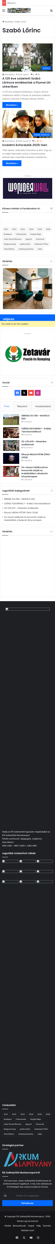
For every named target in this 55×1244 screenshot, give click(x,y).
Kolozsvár (40, 239)
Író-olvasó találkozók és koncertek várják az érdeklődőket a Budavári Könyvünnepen (34, 472)
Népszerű (22, 406)
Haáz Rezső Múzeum (13, 239)
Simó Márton (10, 74)
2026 (48, 229)
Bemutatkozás (19, 1226)
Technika (47, 1226)
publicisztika (25, 244)
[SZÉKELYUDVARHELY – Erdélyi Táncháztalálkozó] (11, 432)
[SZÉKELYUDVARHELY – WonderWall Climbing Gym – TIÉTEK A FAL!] (28, 884)
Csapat (31, 1226)
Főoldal (7, 1226)
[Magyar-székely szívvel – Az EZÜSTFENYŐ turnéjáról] (28, 864)
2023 (23, 229)
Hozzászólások (43, 406)
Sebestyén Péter (41, 244)
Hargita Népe (35, 234)
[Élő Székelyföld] (19, 10)
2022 (14, 229)
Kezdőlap (8, 21)
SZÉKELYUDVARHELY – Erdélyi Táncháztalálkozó (36, 430)
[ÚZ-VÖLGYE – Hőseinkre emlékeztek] (11, 445)
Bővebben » (12, 105)
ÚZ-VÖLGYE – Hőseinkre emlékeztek (21, 508)
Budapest (8, 234)
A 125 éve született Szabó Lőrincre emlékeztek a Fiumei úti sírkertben (26, 82)
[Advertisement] (27, 565)
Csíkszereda (21, 234)
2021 (6, 229)
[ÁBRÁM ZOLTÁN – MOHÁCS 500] (11, 419)
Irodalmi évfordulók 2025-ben (24, 145)
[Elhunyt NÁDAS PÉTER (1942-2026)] (11, 458)
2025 (40, 229)
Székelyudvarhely (25, 249)
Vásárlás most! (27, 1230)
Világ (38, 1226)
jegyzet (29, 239)
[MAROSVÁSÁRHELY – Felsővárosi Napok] (45, 884)
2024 (31, 229)
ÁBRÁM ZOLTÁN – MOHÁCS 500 (19, 499)
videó (40, 249)
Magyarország (10, 244)
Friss (6, 406)
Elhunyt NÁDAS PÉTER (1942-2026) (23, 3)
